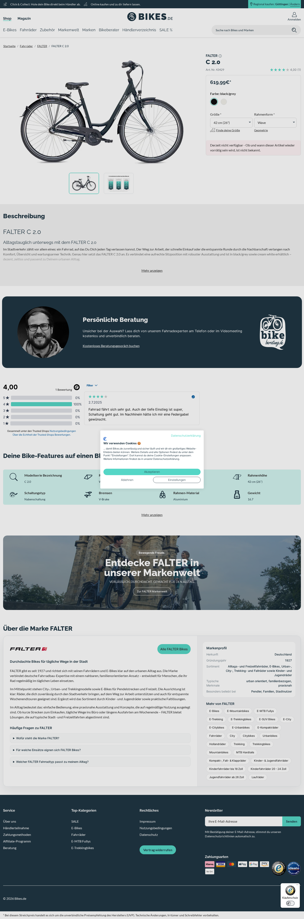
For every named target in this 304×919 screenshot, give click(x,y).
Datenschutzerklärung (186, 435)
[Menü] (297, 885)
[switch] (290, 903)
